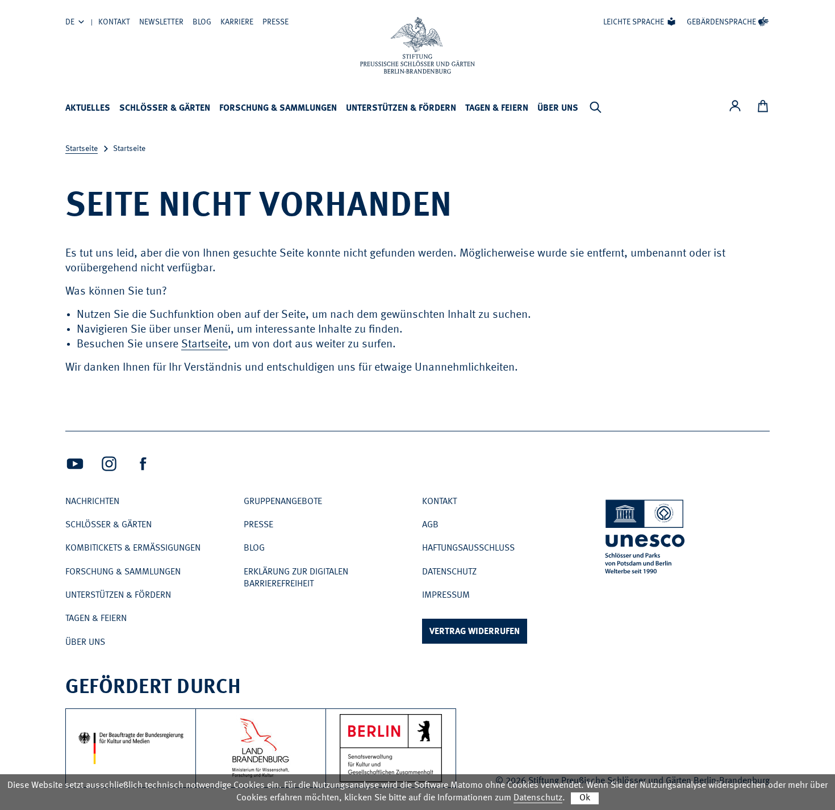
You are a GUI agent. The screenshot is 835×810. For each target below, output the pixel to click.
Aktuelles (87, 108)
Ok (584, 798)
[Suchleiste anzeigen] (595, 107)
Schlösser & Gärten (164, 108)
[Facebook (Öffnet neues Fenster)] (143, 463)
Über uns (557, 108)
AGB (430, 525)
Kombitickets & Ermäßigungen (133, 548)
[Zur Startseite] (417, 45)
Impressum (446, 595)
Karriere (236, 22)
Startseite (81, 149)
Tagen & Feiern (496, 108)
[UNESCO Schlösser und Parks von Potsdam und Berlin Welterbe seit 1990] (646, 539)
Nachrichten (92, 501)
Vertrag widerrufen (474, 631)
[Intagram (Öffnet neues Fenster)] (109, 463)
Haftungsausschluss (468, 548)
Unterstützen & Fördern (401, 108)
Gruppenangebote (283, 501)
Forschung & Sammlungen (278, 108)
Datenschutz (449, 572)
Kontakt (114, 22)
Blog (202, 22)
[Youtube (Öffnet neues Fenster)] (75, 463)
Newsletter (161, 22)
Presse (275, 22)
